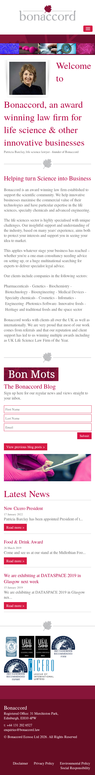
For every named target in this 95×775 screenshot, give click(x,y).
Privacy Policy (44, 763)
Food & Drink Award (23, 542)
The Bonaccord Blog (30, 386)
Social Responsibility (75, 768)
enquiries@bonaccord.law (22, 729)
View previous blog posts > (25, 447)
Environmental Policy (75, 763)
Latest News (27, 493)
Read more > (15, 527)
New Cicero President (23, 508)
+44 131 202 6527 (19, 725)
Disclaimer (20, 763)
